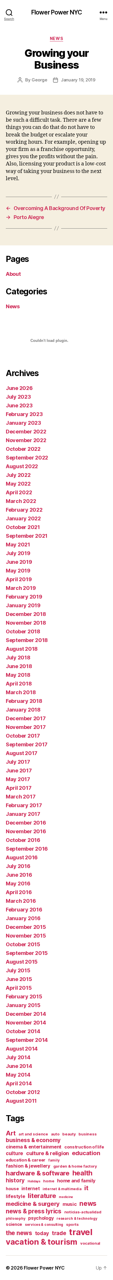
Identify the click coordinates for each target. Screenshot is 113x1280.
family (53, 1160)
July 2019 (18, 553)
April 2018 (19, 684)
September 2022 (27, 458)
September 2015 (27, 953)
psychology (41, 1218)
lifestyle (15, 1196)
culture (14, 1153)
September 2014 (27, 1040)
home (48, 1181)
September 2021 (27, 536)
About (13, 274)
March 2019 (21, 588)
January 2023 (23, 423)
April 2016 (19, 892)
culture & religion (47, 1153)
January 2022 (23, 518)
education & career (25, 1159)
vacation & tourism (41, 1242)
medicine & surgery (33, 1203)
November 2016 (26, 831)
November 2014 (26, 1023)
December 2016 (26, 823)
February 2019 (24, 597)
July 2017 (18, 762)
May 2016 (18, 883)
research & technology (77, 1218)
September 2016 (27, 849)
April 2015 (19, 988)
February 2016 (24, 910)
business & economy (33, 1140)
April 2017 (18, 788)
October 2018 (23, 631)
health (82, 1173)
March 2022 (21, 501)
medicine (66, 1197)
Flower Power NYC (56, 12)
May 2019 (18, 571)
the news (19, 1233)
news (87, 1203)
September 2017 (27, 744)
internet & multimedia (62, 1189)
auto (55, 1134)
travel (80, 1232)
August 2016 (22, 857)
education (86, 1153)
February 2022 (24, 510)
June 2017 (19, 770)
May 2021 (18, 544)
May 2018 (18, 675)
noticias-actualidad (82, 1212)
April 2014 (19, 1083)
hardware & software (38, 1173)
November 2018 (26, 623)
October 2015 (23, 944)
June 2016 (19, 875)
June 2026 (19, 388)
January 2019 (23, 605)
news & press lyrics (33, 1211)
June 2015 (19, 979)
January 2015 (23, 1005)
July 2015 (18, 970)
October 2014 (23, 1031)
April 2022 (19, 492)
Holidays (34, 1181)
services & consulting (44, 1224)
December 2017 (26, 718)
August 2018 (22, 649)
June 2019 (19, 562)
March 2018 (21, 692)
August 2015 (22, 962)
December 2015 (26, 927)
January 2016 (23, 918)
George (39, 80)
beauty (69, 1134)
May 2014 (18, 1075)
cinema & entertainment (33, 1147)
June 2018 (19, 666)
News (56, 38)
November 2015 (26, 936)
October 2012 (23, 1092)
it (86, 1188)
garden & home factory (75, 1166)
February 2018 (24, 701)
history (15, 1180)
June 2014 (19, 1066)
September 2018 (27, 640)
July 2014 (18, 1057)
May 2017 (18, 779)
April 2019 (19, 579)
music (70, 1204)
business (87, 1134)
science (14, 1224)
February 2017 (24, 805)
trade (59, 1233)
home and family (76, 1181)
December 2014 (26, 1014)
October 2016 (23, 840)
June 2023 (19, 405)
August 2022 (22, 466)
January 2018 (23, 710)
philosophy (15, 1218)
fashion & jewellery (28, 1166)
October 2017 (23, 736)
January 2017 (23, 814)
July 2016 (18, 866)
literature (42, 1195)
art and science (33, 1134)
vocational (90, 1243)
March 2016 (21, 901)
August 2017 (21, 753)
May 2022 (18, 484)
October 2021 (23, 527)
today (42, 1233)
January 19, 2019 (78, 80)
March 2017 (20, 797)
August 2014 (22, 1049)
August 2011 (21, 1101)
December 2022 (26, 432)
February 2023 (24, 414)
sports (72, 1224)
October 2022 (23, 449)
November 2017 (26, 727)
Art (11, 1133)
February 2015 (24, 996)
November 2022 (26, 440)
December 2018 (26, 614)
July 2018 (18, 657)
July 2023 (18, 397)
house (12, 1188)
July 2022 (18, 475)
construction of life (84, 1146)
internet (30, 1188)
